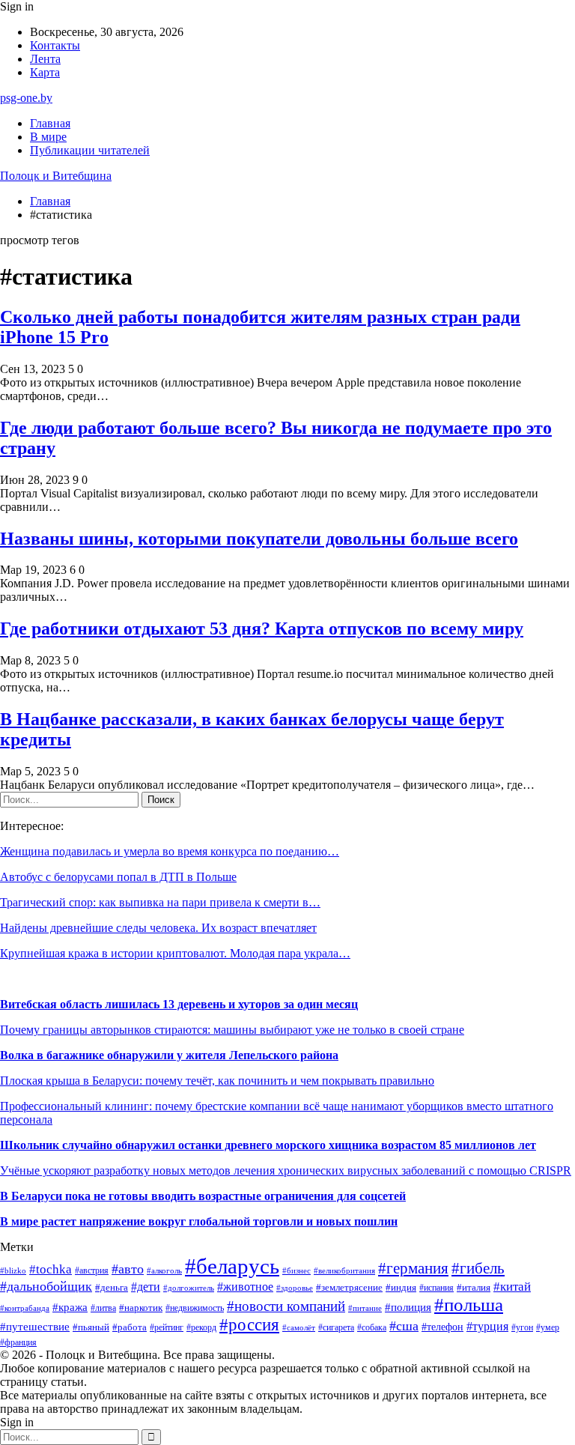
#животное (245, 1286)
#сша (404, 1325)
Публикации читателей (90, 150)
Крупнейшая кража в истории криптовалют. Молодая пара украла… (175, 953)
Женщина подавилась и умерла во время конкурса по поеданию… (169, 851)
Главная (50, 123)
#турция (487, 1326)
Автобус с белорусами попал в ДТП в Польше (118, 876)
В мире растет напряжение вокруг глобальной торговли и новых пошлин (199, 1221)
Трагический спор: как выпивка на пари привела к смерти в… (160, 902)
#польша (468, 1304)
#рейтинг (166, 1328)
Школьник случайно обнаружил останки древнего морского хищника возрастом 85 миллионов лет (268, 1145)
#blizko (13, 1270)
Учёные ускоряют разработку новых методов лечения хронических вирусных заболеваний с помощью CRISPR (285, 1170)
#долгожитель (188, 1287)
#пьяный (91, 1327)
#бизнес (296, 1271)
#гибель (478, 1268)
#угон (522, 1328)
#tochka (50, 1269)
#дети (145, 1286)
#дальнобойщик (46, 1286)
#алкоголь (164, 1270)
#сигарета (336, 1327)
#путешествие (35, 1327)
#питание (365, 1307)
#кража (70, 1307)
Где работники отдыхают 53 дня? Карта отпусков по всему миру (261, 628)
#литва (103, 1308)
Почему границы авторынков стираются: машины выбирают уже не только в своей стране (232, 1029)
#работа (129, 1327)
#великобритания (344, 1270)
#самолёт (298, 1328)
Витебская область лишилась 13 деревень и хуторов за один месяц (179, 1004)
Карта (45, 72)
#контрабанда (24, 1307)
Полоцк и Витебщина (56, 175)
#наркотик (140, 1307)
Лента (45, 58)
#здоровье (294, 1288)
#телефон (442, 1327)
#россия (249, 1324)
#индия (401, 1287)
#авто (128, 1268)
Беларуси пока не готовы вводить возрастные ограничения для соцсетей (207, 1196)
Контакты (55, 45)
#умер (547, 1327)
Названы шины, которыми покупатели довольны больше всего (259, 538)
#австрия (92, 1270)
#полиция (408, 1307)
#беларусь (232, 1266)
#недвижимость (194, 1308)
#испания (436, 1288)
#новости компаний (286, 1306)
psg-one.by (26, 97)
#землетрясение (349, 1287)
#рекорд (201, 1328)
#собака (371, 1327)
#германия (413, 1268)
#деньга (111, 1287)
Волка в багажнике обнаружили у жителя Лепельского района (169, 1055)
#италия (473, 1287)
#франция (18, 1343)
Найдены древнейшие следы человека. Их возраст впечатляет (158, 927)
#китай (512, 1286)
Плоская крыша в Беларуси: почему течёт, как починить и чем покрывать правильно (217, 1080)
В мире (48, 136)
